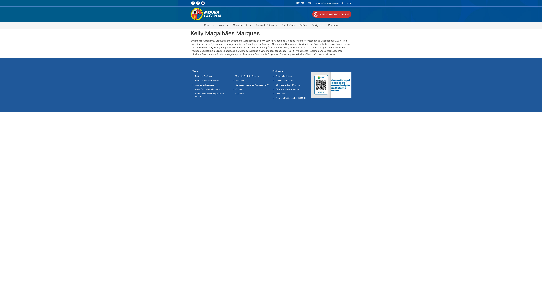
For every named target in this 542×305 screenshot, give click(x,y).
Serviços (316, 25)
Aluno (222, 25)
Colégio (303, 25)
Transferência (288, 25)
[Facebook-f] (193, 3)
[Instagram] (198, 3)
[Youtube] (203, 3)
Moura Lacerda (240, 25)
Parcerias (333, 25)
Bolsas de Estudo (265, 25)
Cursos (207, 25)
